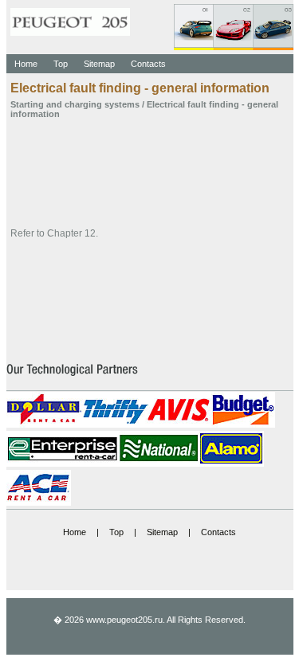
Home (25, 63)
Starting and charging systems (75, 104)
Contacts (148, 63)
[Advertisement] (150, 172)
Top (60, 63)
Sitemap (99, 63)
